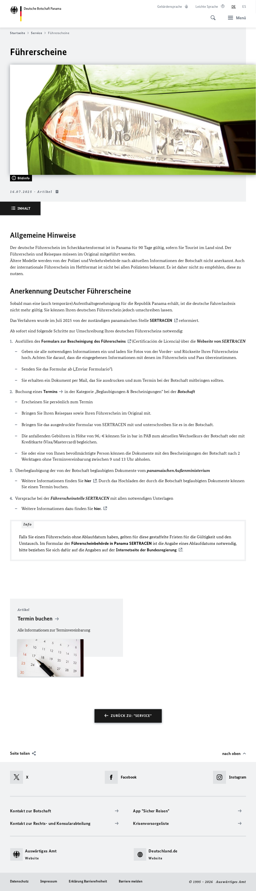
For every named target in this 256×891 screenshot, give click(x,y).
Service (36, 33)
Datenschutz (19, 881)
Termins (50, 391)
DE (234, 7)
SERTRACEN (161, 320)
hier (87, 480)
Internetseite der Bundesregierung (146, 549)
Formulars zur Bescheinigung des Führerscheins (83, 341)
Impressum (48, 881)
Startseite (17, 33)
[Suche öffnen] (211, 15)
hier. (98, 508)
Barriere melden (130, 881)
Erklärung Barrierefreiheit (88, 881)
